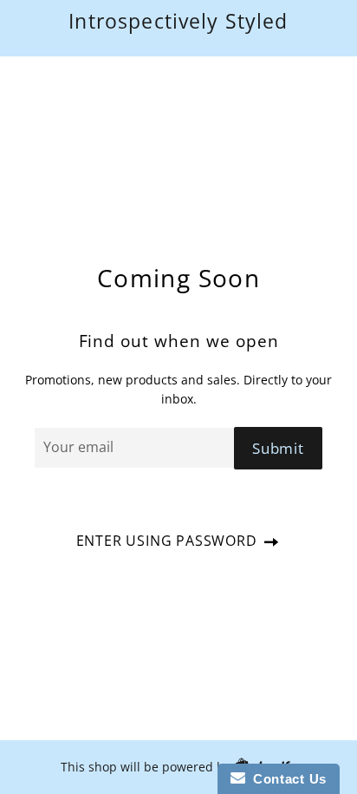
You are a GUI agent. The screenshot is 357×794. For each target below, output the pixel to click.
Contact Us (286, 778)
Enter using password (169, 540)
